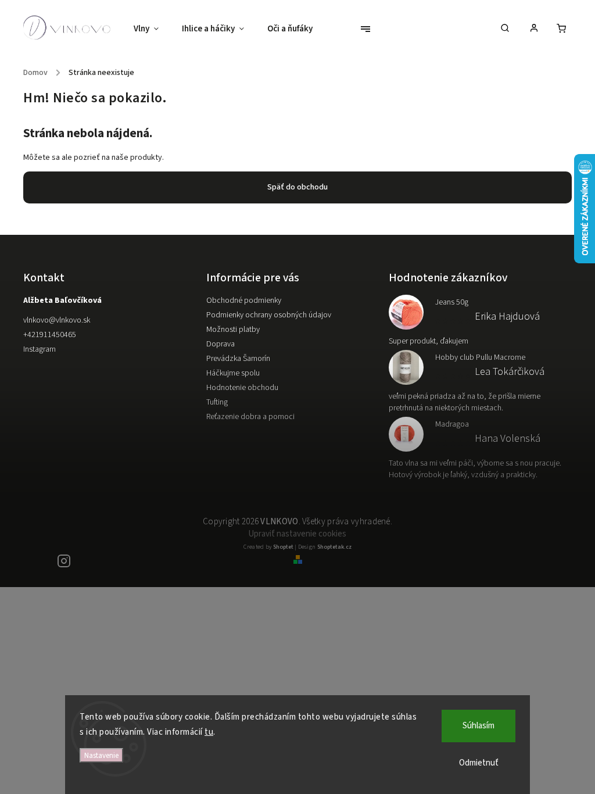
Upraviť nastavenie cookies (297, 534)
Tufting (217, 402)
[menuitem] (152, 29)
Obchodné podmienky (243, 300)
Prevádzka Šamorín (238, 358)
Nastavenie (101, 755)
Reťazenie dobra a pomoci (250, 417)
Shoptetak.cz (334, 547)
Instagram (39, 349)
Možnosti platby (233, 329)
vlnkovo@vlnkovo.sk (56, 320)
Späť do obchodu (297, 187)
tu (209, 732)
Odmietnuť (479, 763)
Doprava (220, 344)
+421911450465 (49, 335)
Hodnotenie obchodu (242, 388)
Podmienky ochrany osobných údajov (268, 315)
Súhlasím (478, 726)
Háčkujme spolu (233, 373)
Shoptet (283, 547)
